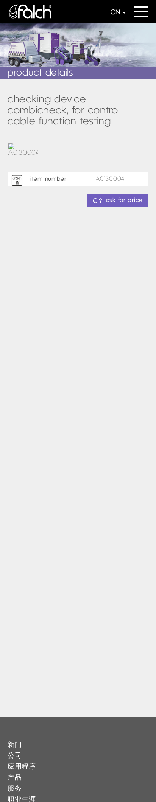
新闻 (15, 745)
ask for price (124, 200)
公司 (15, 756)
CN (115, 12)
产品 (15, 778)
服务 (15, 789)
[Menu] (141, 9)
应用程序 (22, 767)
